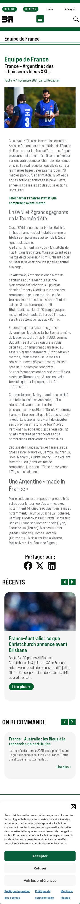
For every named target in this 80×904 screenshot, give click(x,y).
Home (50, 9)
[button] (73, 806)
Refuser (40, 868)
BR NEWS (30, 9)
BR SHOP (9, 9)
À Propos (70, 9)
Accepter (40, 856)
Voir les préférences (40, 880)
